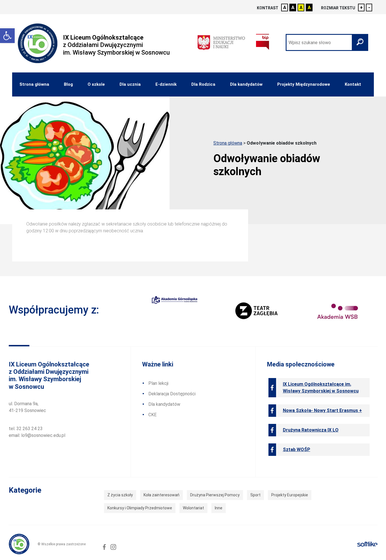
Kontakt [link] (353, 84)
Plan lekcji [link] (158, 383)
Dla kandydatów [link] (246, 84)
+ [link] (361, 7)
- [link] (369, 7)
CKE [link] (152, 414)
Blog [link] (68, 84)
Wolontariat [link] (193, 508)
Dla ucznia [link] (130, 84)
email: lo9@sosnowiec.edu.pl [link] (37, 435)
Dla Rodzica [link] (203, 84)
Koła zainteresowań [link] (161, 495)
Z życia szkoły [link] (120, 495)
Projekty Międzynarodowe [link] (303, 84)
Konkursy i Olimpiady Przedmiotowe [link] (139, 508)
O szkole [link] (96, 84)
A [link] (284, 7)
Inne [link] (218, 508)
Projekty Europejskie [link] (289, 495)
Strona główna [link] (34, 84)
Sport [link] (255, 495)
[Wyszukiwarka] (327, 42)
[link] (7, 35)
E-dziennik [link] (166, 84)
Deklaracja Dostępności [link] (172, 393)
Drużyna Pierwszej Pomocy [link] (215, 495)
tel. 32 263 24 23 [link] (26, 428)
